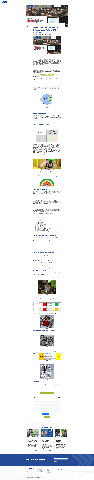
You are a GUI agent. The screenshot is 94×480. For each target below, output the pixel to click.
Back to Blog (36, 397)
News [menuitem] (48, 471)
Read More (36, 450)
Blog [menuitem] (48, 470)
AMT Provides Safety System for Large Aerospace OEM (33, 441)
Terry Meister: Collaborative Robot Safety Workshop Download (45, 441)
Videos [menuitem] (48, 473)
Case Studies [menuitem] (49, 472)
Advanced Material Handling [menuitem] (41, 470)
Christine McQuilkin (40, 34)
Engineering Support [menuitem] (40, 471)
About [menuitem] (48, 469)
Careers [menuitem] (48, 474)
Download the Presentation (47, 74)
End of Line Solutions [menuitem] (40, 469)
